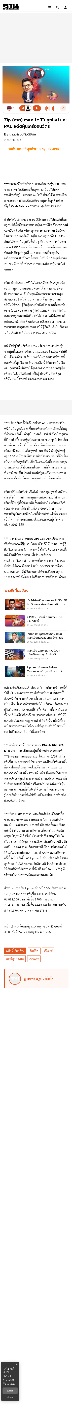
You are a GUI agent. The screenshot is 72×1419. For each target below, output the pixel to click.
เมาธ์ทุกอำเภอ (15, 959)
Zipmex (34, 959)
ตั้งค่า (10, 1397)
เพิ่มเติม (11, 1384)
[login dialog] (65, 7)
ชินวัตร (34, 951)
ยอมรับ (10, 1390)
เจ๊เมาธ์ (48, 951)
